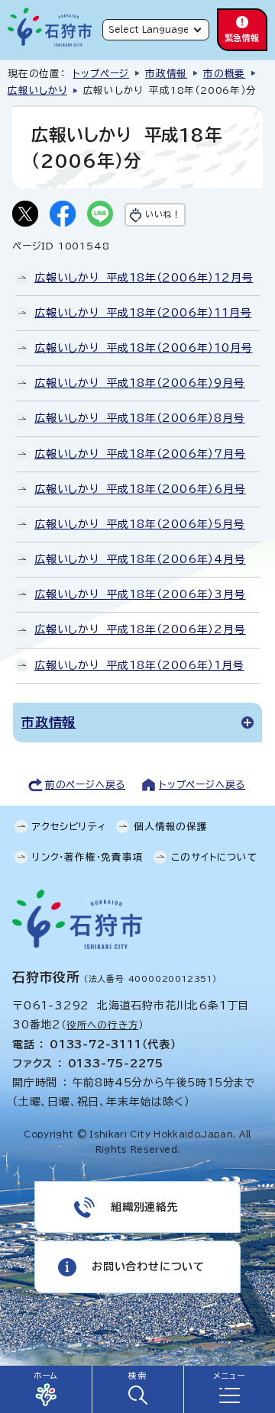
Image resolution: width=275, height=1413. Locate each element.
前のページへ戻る (85, 785)
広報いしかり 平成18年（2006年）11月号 (142, 312)
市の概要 (224, 74)
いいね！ (162, 214)
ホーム (46, 1375)
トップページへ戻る (202, 785)
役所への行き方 (102, 1025)
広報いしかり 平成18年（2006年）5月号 (139, 524)
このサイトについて (214, 857)
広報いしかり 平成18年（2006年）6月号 (140, 489)
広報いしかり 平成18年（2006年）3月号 (140, 594)
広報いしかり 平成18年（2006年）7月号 (140, 454)
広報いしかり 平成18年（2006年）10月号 (143, 348)
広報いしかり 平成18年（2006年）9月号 (139, 383)
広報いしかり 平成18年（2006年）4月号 (140, 559)
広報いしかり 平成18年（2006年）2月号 (140, 629)
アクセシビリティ (68, 827)
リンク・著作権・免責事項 (88, 857)
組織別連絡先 (145, 1207)
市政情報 (166, 74)
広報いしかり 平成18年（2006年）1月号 (139, 665)
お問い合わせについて (148, 1266)
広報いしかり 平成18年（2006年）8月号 (139, 418)
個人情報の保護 (171, 827)
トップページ (101, 74)
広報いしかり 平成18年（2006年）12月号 (143, 277)
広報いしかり (37, 90)
